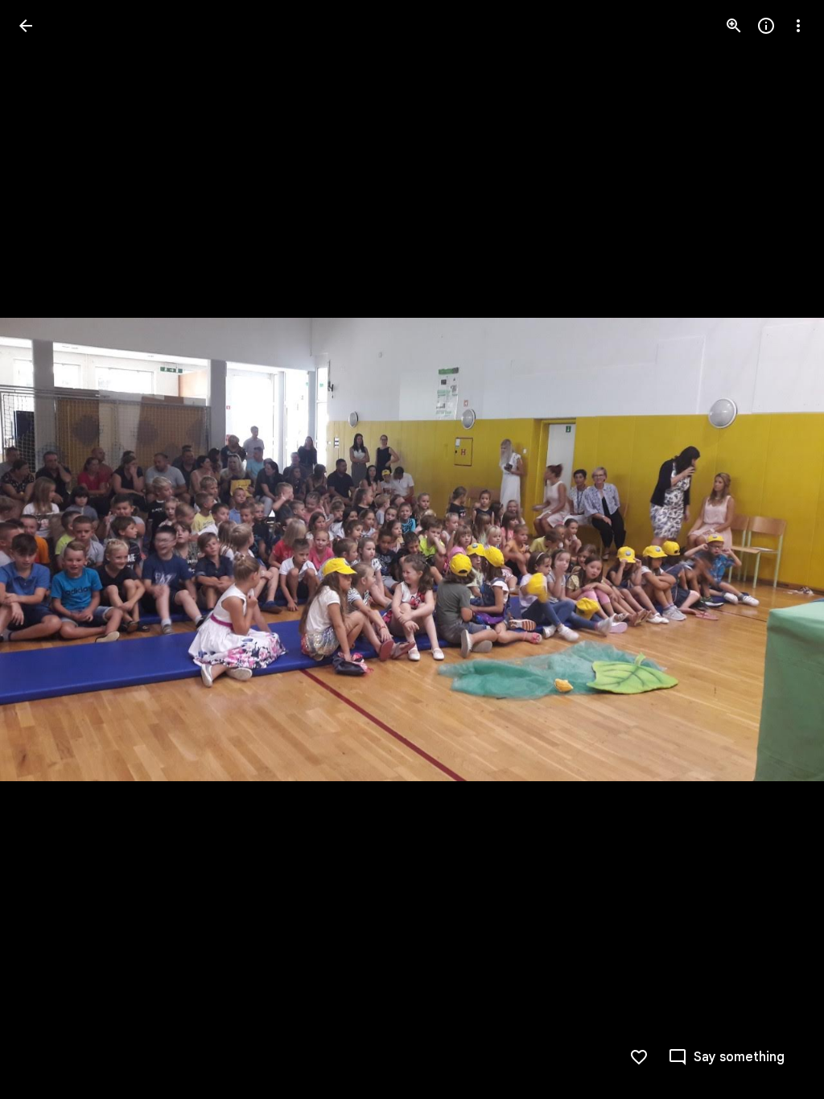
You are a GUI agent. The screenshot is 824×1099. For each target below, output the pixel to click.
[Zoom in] (734, 26)
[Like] (639, 1057)
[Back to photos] (25, 25)
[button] (45, 549)
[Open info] (766, 26)
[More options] (798, 26)
